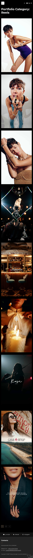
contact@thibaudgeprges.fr (13, 550)
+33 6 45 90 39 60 (13, 548)
